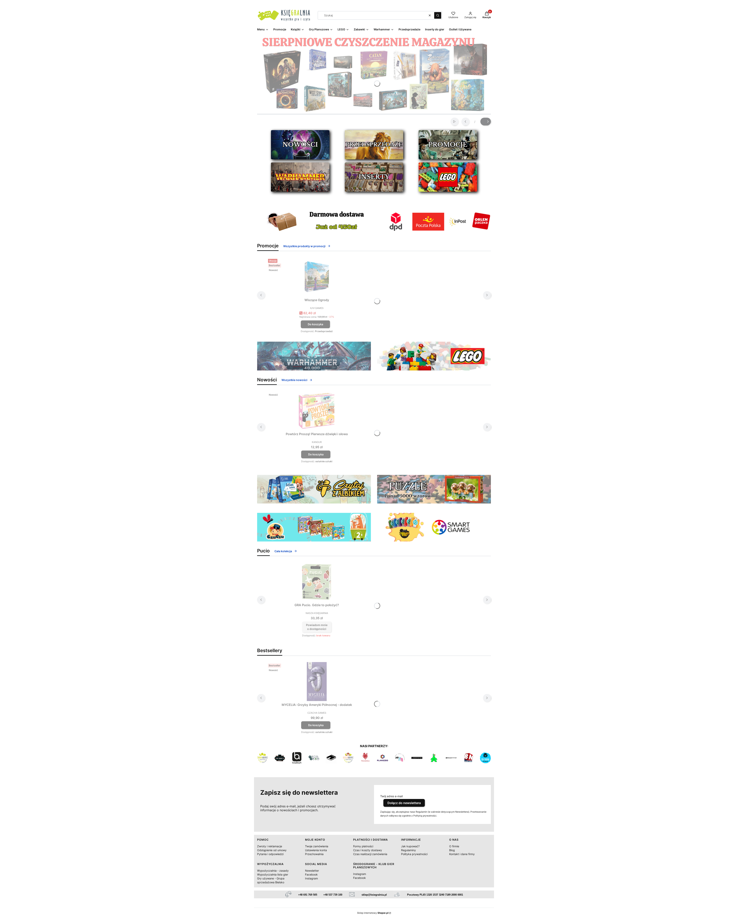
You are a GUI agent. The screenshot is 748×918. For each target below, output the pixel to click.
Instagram (311, 878)
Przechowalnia (314, 854)
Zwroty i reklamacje (269, 846)
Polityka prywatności (414, 854)
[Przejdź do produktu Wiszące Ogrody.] (316, 276)
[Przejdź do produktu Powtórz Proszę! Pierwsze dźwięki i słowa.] (316, 410)
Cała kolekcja (283, 551)
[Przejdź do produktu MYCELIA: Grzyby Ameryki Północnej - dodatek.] (316, 681)
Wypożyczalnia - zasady (273, 870)
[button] (437, 15)
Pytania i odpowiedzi (270, 854)
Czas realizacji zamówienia (370, 854)
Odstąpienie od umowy (272, 850)
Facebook (311, 874)
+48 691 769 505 (307, 894)
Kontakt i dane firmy (462, 854)
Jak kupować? (410, 846)
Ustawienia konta (316, 850)
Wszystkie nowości (294, 380)
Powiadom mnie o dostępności (316, 627)
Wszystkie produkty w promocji (304, 246)
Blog (452, 850)
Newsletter (312, 870)
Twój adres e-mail (391, 796)
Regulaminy (408, 850)
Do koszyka (315, 324)
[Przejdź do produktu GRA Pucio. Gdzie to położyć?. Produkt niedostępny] (316, 581)
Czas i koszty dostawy (367, 850)
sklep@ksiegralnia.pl (374, 894)
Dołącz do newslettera (404, 803)
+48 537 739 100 (332, 894)
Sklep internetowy (372, 912)
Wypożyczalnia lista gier (272, 874)
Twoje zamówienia (316, 846)
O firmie (454, 846)
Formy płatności (363, 846)
